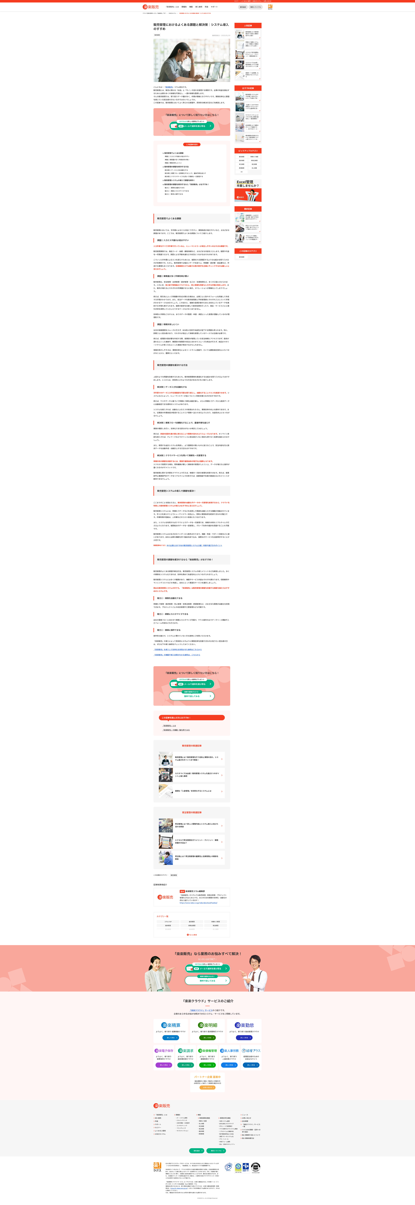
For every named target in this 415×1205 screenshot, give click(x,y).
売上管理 (215, 929)
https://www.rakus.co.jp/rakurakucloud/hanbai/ (198, 903)
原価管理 (192, 929)
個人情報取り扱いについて (251, 1135)
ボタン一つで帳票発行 (225, 1126)
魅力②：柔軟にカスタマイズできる (177, 191)
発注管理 (168, 929)
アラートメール (223, 1139)
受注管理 (215, 926)
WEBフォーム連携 (224, 1142)
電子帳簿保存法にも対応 (226, 1134)
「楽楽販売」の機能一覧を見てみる (176, 730)
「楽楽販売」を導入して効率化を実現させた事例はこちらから (177, 649)
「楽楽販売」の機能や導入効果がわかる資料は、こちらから (176, 655)
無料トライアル (255, 7)
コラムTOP (168, 922)
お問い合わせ (267, 1)
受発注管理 (191, 926)
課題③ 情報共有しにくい (173, 163)
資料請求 (243, 7)
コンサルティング (182, 1126)
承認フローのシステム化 (226, 1137)
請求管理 (168, 926)
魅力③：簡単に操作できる (174, 194)
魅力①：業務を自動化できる (174, 188)
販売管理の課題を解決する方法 (176, 167)
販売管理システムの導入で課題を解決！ (179, 180)
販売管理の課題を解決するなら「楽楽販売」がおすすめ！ (186, 184)
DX (242, 172)
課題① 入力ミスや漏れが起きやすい (177, 156)
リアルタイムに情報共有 (226, 1131)
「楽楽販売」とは (172, 7)
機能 (191, 7)
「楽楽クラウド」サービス (201, 1010)
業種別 (184, 7)
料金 (206, 7)
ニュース (245, 1115)
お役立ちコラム (257, 1)
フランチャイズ (181, 1128)
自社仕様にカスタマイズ (226, 1124)
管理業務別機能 (204, 1118)
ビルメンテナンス (182, 1120)
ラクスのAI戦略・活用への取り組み (251, 1131)
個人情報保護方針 (248, 1138)
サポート (214, 7)
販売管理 (157, 35)
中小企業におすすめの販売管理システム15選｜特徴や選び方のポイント (194, 545)
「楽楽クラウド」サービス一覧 (251, 1125)
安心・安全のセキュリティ (227, 1144)
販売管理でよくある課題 (173, 153)
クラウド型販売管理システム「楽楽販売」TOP (154, 13)
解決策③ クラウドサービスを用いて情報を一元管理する (184, 176)
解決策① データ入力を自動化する (176, 170)
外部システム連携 (224, 1121)
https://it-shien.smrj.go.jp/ (179, 1188)
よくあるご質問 (246, 1)
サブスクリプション (182, 1131)
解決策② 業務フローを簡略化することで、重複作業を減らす (185, 173)
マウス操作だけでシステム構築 (228, 1129)
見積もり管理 (215, 922)
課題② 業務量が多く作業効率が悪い (177, 160)
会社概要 (245, 1121)
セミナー (236, 1)
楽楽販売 (169, 87)
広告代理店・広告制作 (183, 1123)
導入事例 (198, 7)
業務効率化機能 (225, 1118)
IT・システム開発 (182, 1118)
